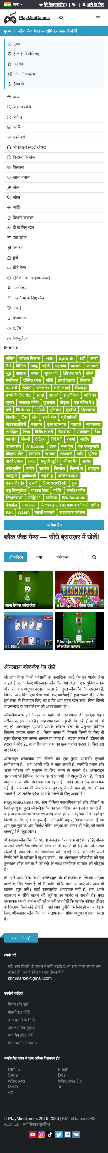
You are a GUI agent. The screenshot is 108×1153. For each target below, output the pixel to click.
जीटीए (84, 439)
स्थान (35, 373)
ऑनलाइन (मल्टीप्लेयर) (29, 147)
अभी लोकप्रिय (23, 74)
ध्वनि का (90, 395)
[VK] (75, 1134)
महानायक (93, 424)
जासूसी (11, 476)
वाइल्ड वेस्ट (39, 490)
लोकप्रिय (16, 557)
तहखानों (66, 454)
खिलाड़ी (81, 388)
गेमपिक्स (12, 380)
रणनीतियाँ (20, 288)
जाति (16, 207)
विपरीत (11, 417)
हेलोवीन (34, 454)
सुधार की (51, 373)
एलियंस (55, 410)
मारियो (40, 410)
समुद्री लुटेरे (49, 461)
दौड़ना (64, 402)
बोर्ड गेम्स (19, 267)
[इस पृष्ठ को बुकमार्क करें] (74, 4)
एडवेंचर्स (18, 137)
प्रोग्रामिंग (13, 468)
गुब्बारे (10, 402)
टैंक (24, 417)
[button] (61, 18)
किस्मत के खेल (23, 157)
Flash (63, 1069)
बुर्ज (15, 257)
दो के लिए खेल (23, 227)
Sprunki (66, 358)
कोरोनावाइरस (68, 476)
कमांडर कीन (76, 490)
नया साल (29, 505)
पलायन (36, 424)
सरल (31, 461)
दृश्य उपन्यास (56, 424)
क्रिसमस (88, 410)
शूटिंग (16, 328)
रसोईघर (12, 432)
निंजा (26, 432)
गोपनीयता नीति (19, 1012)
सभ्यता (50, 454)
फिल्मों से (76, 468)
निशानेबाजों (14, 497)
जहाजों (76, 424)
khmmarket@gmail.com (30, 978)
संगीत (10, 358)
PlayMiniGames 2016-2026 (33, 1118)
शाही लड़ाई (62, 388)
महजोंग (11, 439)
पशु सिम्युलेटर (16, 490)
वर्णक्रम (62, 557)
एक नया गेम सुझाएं (21, 1028)
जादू (34, 366)
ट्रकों (33, 483)
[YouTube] (32, 1134)
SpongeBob (54, 483)
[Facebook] (67, 1134)
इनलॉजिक (71, 395)
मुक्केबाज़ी (29, 476)
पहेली (46, 366)
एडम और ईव (15, 483)
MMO (13, 1087)
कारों (94, 358)
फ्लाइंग (17, 248)
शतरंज (44, 468)
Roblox (23, 410)
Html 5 (14, 1069)
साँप (80, 454)
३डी (82, 358)
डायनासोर (13, 446)
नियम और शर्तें (18, 1004)
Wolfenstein (73, 497)
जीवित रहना (32, 380)
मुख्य (16, 44)
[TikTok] (49, 1134)
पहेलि (57, 490)
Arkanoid (35, 446)
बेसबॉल (11, 505)
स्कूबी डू (47, 476)
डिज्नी (25, 439)
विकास (85, 380)
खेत (34, 417)
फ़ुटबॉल (49, 402)
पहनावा (60, 366)
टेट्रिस (40, 439)
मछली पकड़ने (45, 512)
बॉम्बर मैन (70, 461)
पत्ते (8, 410)
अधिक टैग (54, 525)
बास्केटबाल (14, 461)
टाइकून (93, 468)
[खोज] (94, 557)
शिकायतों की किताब (22, 1043)
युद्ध (8, 373)
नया (39, 557)
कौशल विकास (29, 358)
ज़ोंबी (49, 380)
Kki (9, 512)
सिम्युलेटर (20, 338)
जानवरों (92, 366)
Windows (16, 1081)
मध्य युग (67, 446)
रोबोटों (26, 388)
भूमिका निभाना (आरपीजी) (31, 278)
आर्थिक (18, 127)
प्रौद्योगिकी (69, 417)
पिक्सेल (59, 468)
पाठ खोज (19, 237)
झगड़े (40, 395)
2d (8, 366)
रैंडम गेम (18, 84)
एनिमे (89, 373)
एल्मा (53, 446)
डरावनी (11, 388)
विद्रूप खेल (15, 454)
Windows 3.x (70, 1081)
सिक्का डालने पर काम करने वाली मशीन (70, 505)
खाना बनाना (21, 177)
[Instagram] (41, 1134)
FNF (49, 358)
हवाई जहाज (66, 380)
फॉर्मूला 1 (34, 497)
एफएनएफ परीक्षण (72, 512)
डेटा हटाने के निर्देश (22, 1020)
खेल (15, 187)
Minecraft (72, 373)
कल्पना (76, 366)
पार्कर (30, 468)
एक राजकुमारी (88, 446)
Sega (13, 1075)
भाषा (16, 4)
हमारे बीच (49, 417)
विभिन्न (21, 366)
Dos (62, 1075)
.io (60, 1087)
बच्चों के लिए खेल (18, 395)
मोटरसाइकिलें (16, 424)
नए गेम (17, 64)
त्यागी (71, 439)
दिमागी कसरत (23, 217)
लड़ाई (16, 308)
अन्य (15, 97)
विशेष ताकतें (44, 432)
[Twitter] (58, 1134)
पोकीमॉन (83, 432)
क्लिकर (18, 167)
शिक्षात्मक (19, 318)
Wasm (24, 512)
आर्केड (17, 117)
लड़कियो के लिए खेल (28, 298)
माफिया (51, 497)
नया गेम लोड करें (20, 1035)
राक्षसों (53, 395)
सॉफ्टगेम (42, 388)
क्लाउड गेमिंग (29, 402)
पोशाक (21, 373)
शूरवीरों (71, 410)
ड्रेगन (86, 461)
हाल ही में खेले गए (25, 54)
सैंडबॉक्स (65, 432)
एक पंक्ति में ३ (84, 402)
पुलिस (92, 454)
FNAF (56, 439)
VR (11, 1093)
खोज (16, 197)
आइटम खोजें (21, 107)
